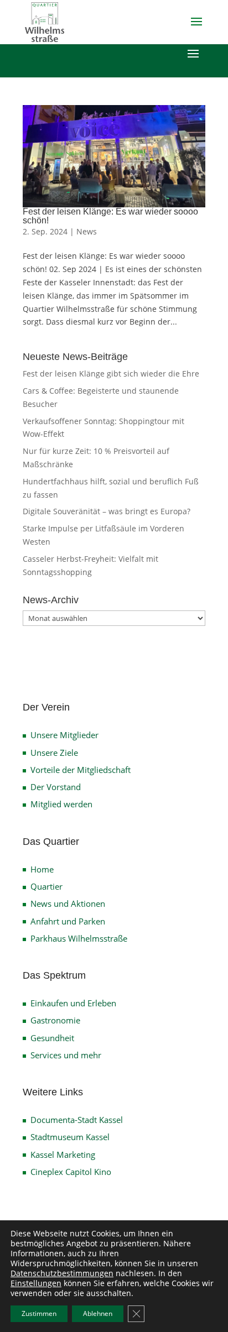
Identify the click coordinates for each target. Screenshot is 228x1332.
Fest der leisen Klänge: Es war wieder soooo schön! (110, 216)
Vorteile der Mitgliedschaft (80, 769)
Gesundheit (52, 1037)
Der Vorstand (55, 786)
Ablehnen (97, 1313)
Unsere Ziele (54, 752)
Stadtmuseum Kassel (70, 1136)
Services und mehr (65, 1055)
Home (42, 869)
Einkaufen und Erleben (73, 1003)
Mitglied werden (61, 803)
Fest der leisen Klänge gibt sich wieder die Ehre (111, 373)
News (86, 231)
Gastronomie (55, 1020)
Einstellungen (36, 1283)
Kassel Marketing (62, 1154)
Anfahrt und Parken (67, 921)
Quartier (46, 886)
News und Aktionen (67, 903)
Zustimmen (39, 1313)
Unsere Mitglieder (64, 734)
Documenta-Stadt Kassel (76, 1119)
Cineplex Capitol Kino (70, 1171)
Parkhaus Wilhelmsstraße (78, 938)
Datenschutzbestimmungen (62, 1273)
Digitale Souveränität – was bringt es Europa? (106, 511)
